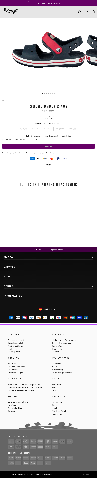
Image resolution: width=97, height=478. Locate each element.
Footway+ (36, 139)
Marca (8, 257)
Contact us (56, 364)
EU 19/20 (23, 129)
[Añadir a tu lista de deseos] (94, 21)
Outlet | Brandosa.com (61, 343)
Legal (54, 408)
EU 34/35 (72, 129)
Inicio (4, 100)
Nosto (54, 390)
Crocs (48, 102)
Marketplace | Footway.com (64, 340)
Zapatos (10, 266)
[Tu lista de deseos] (89, 12)
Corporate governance (62, 372)
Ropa (7, 276)
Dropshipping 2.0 (15, 343)
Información (13, 296)
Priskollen (12, 349)
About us (12, 364)
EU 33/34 (60, 129)
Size (48, 125)
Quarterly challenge (16, 367)
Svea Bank (56, 384)
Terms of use (58, 346)
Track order (57, 349)
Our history (13, 370)
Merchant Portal (59, 411)
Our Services (57, 402)
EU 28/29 (48, 129)
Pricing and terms (15, 346)
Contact (55, 352)
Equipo (9, 286)
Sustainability (57, 370)
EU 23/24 (35, 129)
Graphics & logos (15, 372)
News (54, 367)
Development (14, 352)
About (54, 405)
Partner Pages (58, 414)
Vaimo (54, 387)
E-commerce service (17, 340)
